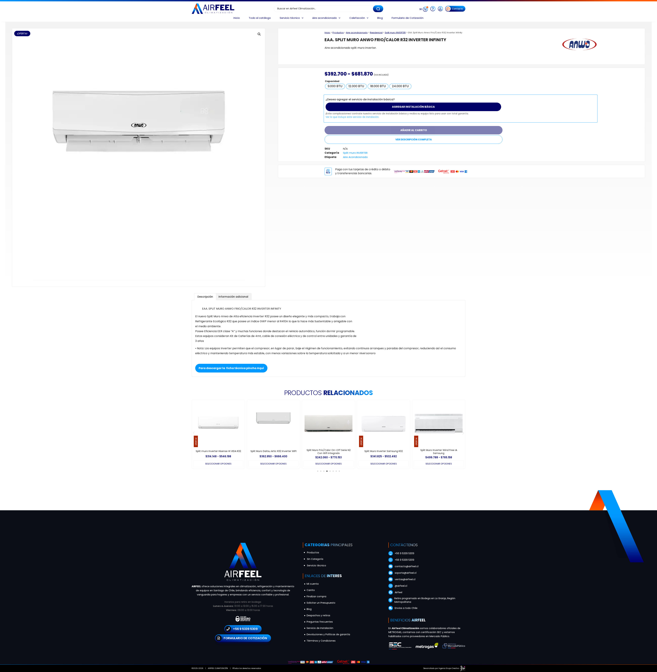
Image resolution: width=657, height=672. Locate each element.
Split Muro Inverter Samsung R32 (328, 451)
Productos (338, 32)
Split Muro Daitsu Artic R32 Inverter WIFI (218, 451)
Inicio (237, 18)
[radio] (335, 86)
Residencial (376, 32)
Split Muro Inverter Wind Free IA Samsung (383, 451)
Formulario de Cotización (407, 18)
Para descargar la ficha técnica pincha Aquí (231, 368)
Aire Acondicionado (355, 157)
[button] (259, 34)
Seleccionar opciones (218, 463)
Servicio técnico (290, 18)
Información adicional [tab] (233, 296)
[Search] (378, 8)
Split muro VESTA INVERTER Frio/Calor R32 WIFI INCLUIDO (439, 451)
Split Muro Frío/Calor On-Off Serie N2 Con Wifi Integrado (273, 451)
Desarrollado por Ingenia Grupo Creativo (441, 668)
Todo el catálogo (260, 18)
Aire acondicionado (324, 18)
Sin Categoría (315, 559)
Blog (380, 18)
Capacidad (332, 81)
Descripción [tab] (205, 296)
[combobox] (325, 8)
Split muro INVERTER (395, 32)
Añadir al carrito (413, 130)
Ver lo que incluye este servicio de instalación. (352, 117)
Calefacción (357, 18)
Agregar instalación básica (413, 107)
